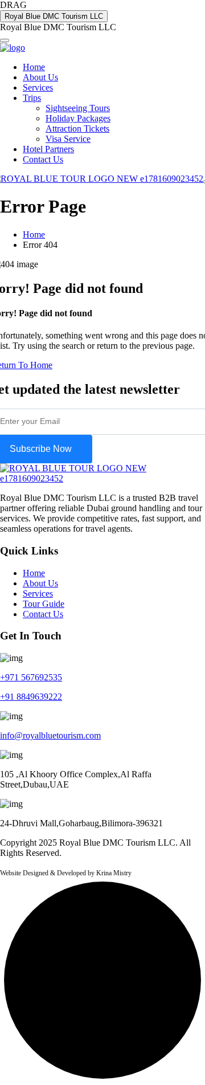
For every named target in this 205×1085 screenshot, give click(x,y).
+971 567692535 (31, 677)
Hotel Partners (48, 149)
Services (38, 87)
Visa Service (68, 139)
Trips (32, 98)
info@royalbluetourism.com (50, 735)
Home (34, 67)
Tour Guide (43, 604)
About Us (40, 77)
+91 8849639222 (31, 696)
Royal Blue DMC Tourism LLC (54, 16)
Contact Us (43, 159)
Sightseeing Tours (78, 108)
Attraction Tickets (77, 128)
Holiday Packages (78, 118)
